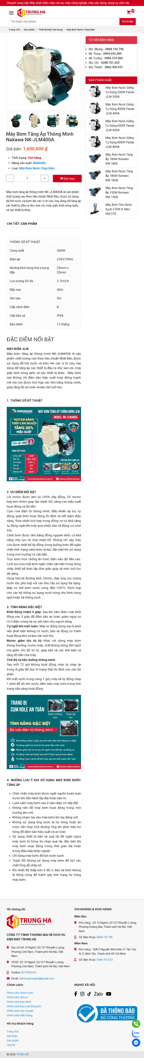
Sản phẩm (29, 29)
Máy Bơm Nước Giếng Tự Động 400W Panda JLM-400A (119, 109)
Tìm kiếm (128, 21)
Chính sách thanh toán (20, 992)
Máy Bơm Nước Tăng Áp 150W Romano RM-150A (119, 192)
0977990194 (28, 972)
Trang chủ (14, 29)
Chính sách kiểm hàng (19, 1015)
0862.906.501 (114, 67)
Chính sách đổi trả (17, 997)
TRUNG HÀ (22, 1054)
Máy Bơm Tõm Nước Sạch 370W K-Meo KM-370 (118, 209)
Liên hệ (11, 1045)
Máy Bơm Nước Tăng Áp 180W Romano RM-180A (119, 176)
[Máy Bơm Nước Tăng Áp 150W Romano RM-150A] (95, 191)
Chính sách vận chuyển (20, 1010)
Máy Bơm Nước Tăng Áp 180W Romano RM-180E (119, 159)
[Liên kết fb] (75, 994)
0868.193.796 (114, 49)
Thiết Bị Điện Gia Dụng (51, 29)
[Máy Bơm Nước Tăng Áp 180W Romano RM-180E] (95, 158)
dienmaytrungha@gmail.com (36, 978)
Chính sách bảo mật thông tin (24, 1006)
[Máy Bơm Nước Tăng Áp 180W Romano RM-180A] (95, 175)
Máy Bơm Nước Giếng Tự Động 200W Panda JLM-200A (119, 92)
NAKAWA (39, 163)
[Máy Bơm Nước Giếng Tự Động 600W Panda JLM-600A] (95, 124)
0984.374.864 (113, 58)
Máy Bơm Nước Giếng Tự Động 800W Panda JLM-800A (119, 142)
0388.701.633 (110, 62)
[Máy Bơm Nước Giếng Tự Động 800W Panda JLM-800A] (95, 141)
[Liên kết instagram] (82, 994)
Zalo (98, 994)
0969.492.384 (112, 53)
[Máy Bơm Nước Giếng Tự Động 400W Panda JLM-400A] (95, 108)
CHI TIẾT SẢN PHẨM (22, 224)
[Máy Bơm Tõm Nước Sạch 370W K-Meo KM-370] (95, 208)
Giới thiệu (12, 1036)
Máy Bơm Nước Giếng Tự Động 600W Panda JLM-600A (119, 125)
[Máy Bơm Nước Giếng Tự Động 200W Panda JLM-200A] (95, 91)
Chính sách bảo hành (19, 1001)
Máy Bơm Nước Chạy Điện (81, 29)
